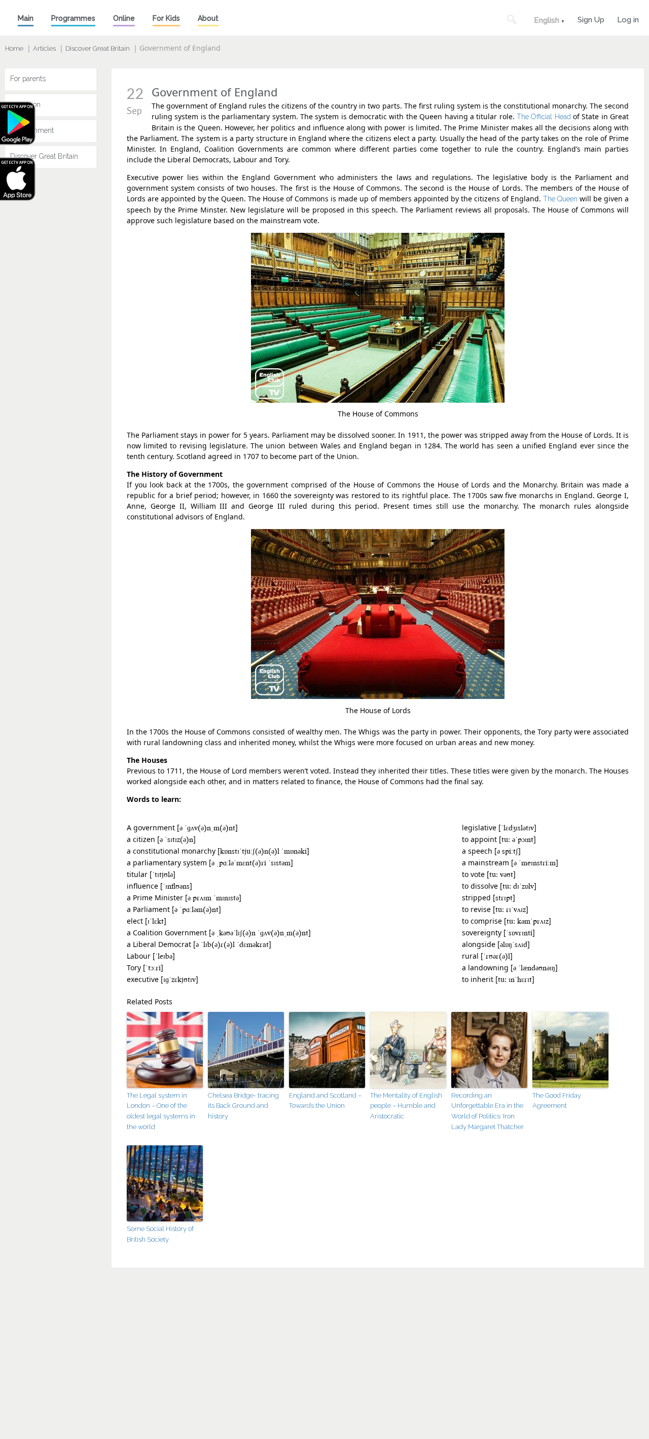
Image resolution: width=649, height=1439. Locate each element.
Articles (44, 48)
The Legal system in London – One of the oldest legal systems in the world (161, 1111)
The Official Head (544, 117)
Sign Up (591, 18)
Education (25, 104)
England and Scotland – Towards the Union (325, 1101)
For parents (28, 79)
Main (25, 18)
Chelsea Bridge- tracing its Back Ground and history (243, 1106)
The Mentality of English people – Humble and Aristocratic (406, 1106)
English (546, 20)
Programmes (73, 18)
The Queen (560, 199)
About (208, 18)
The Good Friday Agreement (556, 1101)
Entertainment (32, 130)
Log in (628, 18)
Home (14, 48)
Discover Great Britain (97, 48)
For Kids (166, 18)
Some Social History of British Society (160, 1234)
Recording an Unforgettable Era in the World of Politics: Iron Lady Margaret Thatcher (487, 1111)
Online (124, 18)
